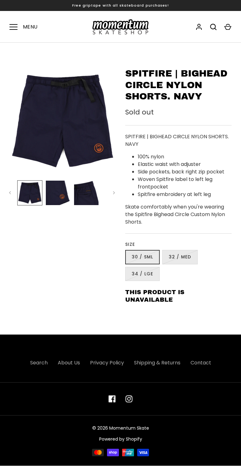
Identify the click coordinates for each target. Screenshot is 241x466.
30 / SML (142, 257)
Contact (200, 362)
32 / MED (180, 257)
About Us (69, 362)
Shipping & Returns (157, 362)
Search (39, 362)
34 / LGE (142, 274)
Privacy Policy (107, 362)
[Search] (213, 27)
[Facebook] (112, 399)
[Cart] (228, 27)
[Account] (199, 27)
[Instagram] (129, 399)
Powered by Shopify (120, 439)
